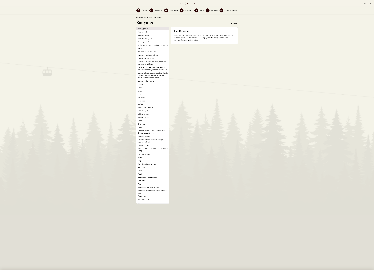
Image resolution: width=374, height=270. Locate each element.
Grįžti (235, 24)
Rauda (140, 174)
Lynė (139, 94)
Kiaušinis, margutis (145, 39)
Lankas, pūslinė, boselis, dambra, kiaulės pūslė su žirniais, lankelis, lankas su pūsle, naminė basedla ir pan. (153, 75)
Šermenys (141, 203)
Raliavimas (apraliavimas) (147, 164)
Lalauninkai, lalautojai (146, 58)
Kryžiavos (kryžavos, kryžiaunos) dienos (153, 45)
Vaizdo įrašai (173, 10)
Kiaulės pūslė (143, 32)
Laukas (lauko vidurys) (146, 81)
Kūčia (140, 48)
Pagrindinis (139, 17)
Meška (140, 104)
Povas (140, 157)
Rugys (140, 184)
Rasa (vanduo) (143, 167)
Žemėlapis (214, 10)
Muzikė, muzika (143, 117)
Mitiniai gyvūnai (143, 114)
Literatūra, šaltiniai (231, 10)
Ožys (140, 127)
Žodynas (144, 10)
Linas (140, 91)
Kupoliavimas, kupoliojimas (148, 55)
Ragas (140, 161)
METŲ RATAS (187, 3)
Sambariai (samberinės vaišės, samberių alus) (152, 192)
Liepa (140, 88)
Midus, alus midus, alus (146, 107)
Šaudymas (142, 196)
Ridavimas (141, 181)
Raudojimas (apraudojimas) (148, 177)
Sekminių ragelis (144, 200)
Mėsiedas (141, 101)
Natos (201, 10)
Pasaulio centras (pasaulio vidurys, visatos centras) (150, 141)
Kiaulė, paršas (143, 29)
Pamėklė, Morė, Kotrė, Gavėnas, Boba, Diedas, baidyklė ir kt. (152, 132)
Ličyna (140, 84)
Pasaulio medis (143, 145)
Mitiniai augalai (143, 111)
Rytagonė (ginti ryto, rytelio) (148, 187)
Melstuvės (141, 98)
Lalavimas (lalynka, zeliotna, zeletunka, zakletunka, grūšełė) (152, 63)
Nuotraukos (188, 10)
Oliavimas (141, 124)
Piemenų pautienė (144, 154)
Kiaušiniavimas (143, 35)
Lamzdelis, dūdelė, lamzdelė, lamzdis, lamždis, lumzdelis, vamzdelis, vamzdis (152, 68)
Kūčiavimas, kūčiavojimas (147, 52)
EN (365, 3)
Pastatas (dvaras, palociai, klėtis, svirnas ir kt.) (153, 150)
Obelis (140, 121)
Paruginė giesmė (144, 136)
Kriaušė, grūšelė (144, 42)
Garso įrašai (158, 10)
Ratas (140, 171)
